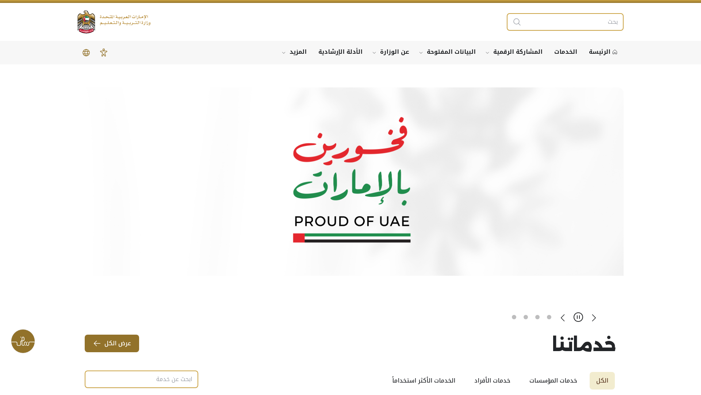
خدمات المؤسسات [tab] (553, 380)
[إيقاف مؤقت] (578, 317)
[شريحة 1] (549, 317)
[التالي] (563, 317)
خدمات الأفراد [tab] (492, 380)
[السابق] (594, 317)
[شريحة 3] (525, 317)
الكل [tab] (602, 380)
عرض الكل (117, 343)
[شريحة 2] (537, 317)
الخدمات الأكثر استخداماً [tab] (423, 380)
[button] (103, 52)
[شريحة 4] (514, 317)
